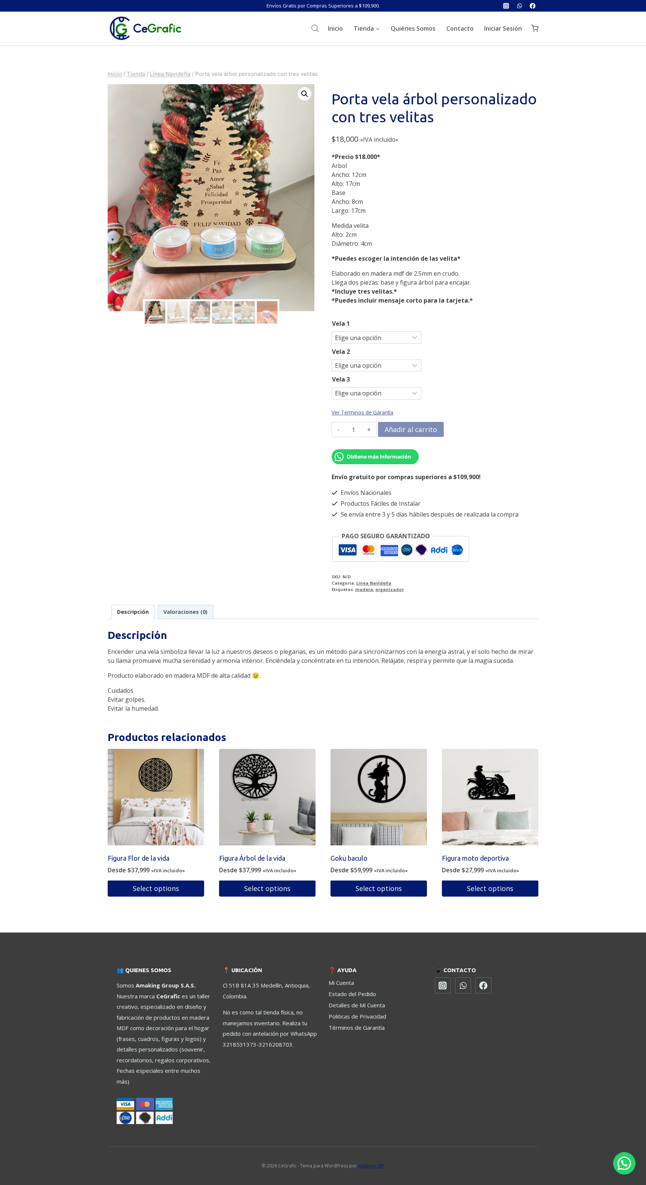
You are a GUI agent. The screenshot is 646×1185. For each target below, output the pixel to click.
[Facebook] (532, 6)
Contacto (460, 28)
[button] (304, 94)
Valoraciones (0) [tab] (185, 611)
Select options (156, 888)
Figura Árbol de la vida (252, 858)
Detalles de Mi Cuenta (357, 1005)
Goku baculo (348, 858)
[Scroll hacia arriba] (623, 1151)
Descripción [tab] (133, 611)
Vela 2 (341, 351)
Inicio (335, 28)
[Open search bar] (315, 28)
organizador (389, 589)
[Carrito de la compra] (534, 28)
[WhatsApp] (519, 6)
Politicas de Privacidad (357, 1016)
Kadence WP (371, 1166)
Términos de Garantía (357, 1027)
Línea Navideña (373, 583)
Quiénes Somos (413, 28)
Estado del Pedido (352, 994)
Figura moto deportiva (475, 858)
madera (364, 589)
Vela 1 (341, 323)
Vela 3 (341, 379)
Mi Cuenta (341, 982)
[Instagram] (506, 6)
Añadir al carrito (411, 429)
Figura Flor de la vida (138, 858)
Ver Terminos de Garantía (362, 412)
